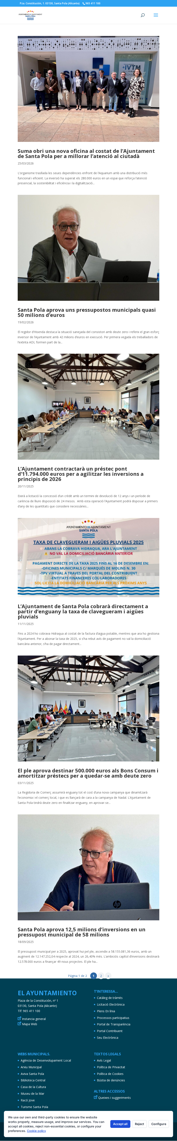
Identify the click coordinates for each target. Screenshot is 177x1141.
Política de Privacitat (111, 1067)
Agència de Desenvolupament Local (46, 1060)
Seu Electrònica (107, 1038)
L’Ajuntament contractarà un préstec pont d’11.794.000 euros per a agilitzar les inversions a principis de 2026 (81, 473)
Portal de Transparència (113, 1024)
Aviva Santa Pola (32, 1074)
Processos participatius (113, 1018)
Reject (139, 1124)
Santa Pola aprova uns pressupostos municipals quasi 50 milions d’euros (87, 312)
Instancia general (34, 1019)
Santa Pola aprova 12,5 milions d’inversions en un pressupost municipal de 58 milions (81, 932)
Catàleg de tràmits (110, 998)
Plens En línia (106, 1011)
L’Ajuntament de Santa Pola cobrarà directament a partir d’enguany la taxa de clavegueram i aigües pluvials (83, 611)
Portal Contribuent (110, 1031)
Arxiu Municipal (31, 1067)
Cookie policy (36, 1131)
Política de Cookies (110, 1074)
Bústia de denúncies (111, 1080)
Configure (158, 1124)
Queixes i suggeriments (114, 1098)
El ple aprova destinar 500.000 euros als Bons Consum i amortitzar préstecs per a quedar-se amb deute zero (88, 773)
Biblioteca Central (33, 1080)
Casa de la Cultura (33, 1087)
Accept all (120, 1124)
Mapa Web (29, 1024)
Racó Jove (28, 1100)
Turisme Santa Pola (34, 1107)
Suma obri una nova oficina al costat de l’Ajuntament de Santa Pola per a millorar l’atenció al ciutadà (86, 153)
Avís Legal (104, 1060)
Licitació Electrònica (111, 1004)
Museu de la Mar (32, 1093)
